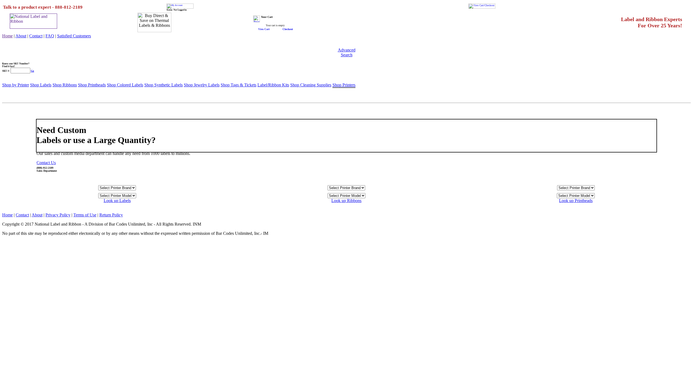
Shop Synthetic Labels (163, 85)
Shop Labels (40, 85)
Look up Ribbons (346, 200)
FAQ (49, 36)
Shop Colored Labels (125, 85)
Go (32, 71)
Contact (36, 36)
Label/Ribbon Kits (273, 85)
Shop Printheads (92, 85)
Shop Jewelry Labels (202, 85)
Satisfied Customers (74, 36)
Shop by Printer (15, 85)
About (20, 36)
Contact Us (46, 162)
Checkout (288, 29)
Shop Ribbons (65, 85)
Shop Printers (343, 85)
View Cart (264, 29)
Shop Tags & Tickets (238, 85)
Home (7, 36)
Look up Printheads (576, 200)
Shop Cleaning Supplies (310, 85)
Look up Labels (117, 200)
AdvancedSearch (346, 52)
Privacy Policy (57, 215)
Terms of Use (84, 215)
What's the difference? (14, 107)
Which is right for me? (14, 112)
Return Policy (111, 215)
